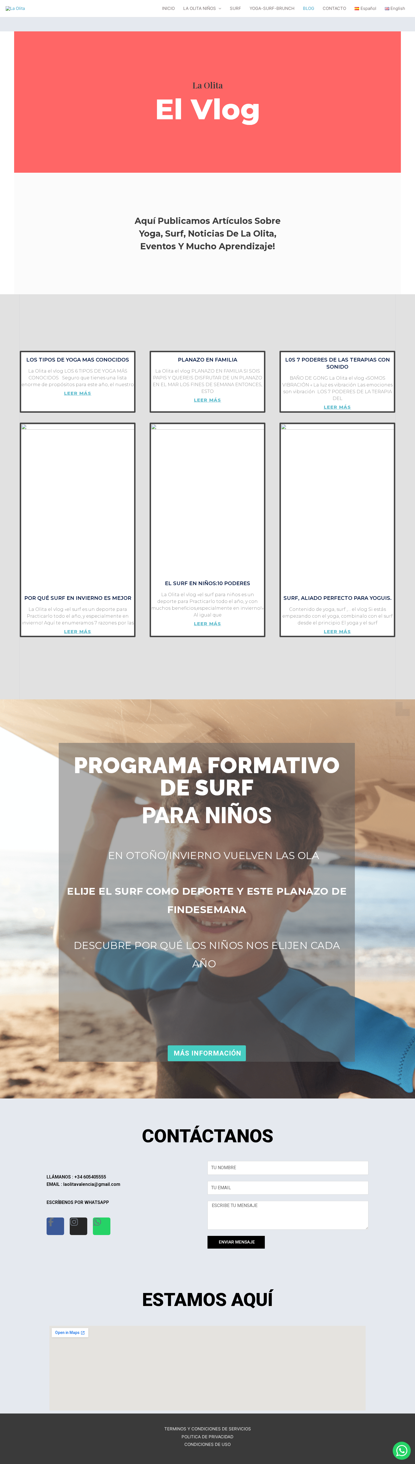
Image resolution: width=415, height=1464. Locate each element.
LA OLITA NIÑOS (199, 8)
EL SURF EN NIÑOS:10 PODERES (207, 583)
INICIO (168, 8)
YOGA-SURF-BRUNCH (272, 8)
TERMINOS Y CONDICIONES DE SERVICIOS (207, 1428)
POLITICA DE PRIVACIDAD (207, 1436)
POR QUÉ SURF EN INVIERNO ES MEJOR (77, 598)
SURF (235, 8)
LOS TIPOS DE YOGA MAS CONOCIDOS (77, 360)
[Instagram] (78, 1226)
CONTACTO (334, 8)
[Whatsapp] (101, 1226)
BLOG (308, 8)
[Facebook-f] (55, 1226)
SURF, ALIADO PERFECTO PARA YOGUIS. (337, 598)
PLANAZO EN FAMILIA (207, 360)
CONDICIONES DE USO (207, 1444)
